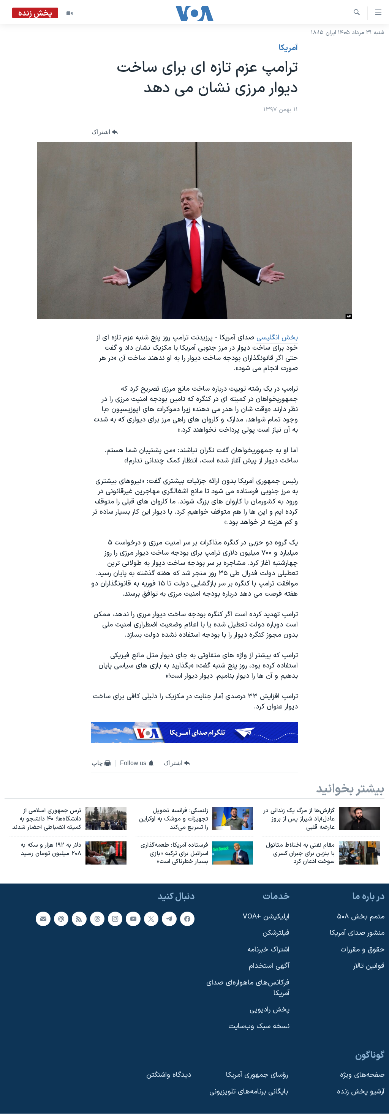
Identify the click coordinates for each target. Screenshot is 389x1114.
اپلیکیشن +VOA (266, 917)
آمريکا (288, 48)
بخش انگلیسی (277, 338)
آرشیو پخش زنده (360, 1092)
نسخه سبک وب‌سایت (258, 1026)
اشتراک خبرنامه (268, 950)
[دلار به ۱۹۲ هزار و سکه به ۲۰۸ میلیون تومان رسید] (106, 853)
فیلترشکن (275, 933)
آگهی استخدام (269, 966)
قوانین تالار (368, 966)
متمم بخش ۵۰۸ (360, 917)
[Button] (105, 132)
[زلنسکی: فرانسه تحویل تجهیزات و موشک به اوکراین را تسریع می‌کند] (232, 818)
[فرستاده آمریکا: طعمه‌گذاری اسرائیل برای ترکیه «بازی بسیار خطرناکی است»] (232, 853)
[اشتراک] (43, 919)
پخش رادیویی (269, 1010)
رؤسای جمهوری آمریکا (257, 1075)
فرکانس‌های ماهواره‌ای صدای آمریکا (247, 988)
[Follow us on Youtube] (133, 919)
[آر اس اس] (79, 919)
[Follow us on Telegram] (169, 919)
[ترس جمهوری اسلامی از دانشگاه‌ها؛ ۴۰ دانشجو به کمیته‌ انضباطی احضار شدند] (106, 818)
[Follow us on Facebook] (187, 919)
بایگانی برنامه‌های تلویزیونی (248, 1092)
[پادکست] (61, 919)
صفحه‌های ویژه (362, 1075)
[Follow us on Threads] (97, 919)
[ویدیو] (69, 13)
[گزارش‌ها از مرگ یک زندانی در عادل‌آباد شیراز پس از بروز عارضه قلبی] (359, 818)
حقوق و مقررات (362, 950)
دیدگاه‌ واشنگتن (168, 1075)
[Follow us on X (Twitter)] (151, 919)
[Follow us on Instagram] (115, 919)
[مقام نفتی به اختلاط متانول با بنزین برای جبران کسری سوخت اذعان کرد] (359, 853)
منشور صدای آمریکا (357, 933)
